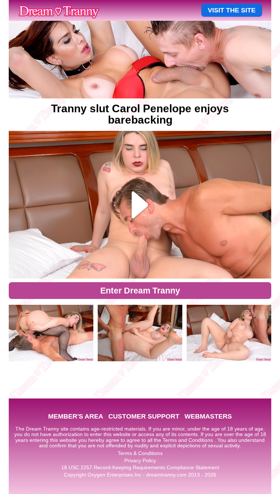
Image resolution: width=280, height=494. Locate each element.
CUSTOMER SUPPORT (143, 416)
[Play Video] (140, 204)
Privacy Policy (140, 460)
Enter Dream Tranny (140, 290)
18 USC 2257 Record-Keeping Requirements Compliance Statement (140, 467)
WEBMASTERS (208, 416)
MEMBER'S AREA (75, 416)
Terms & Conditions (140, 453)
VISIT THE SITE (232, 10)
